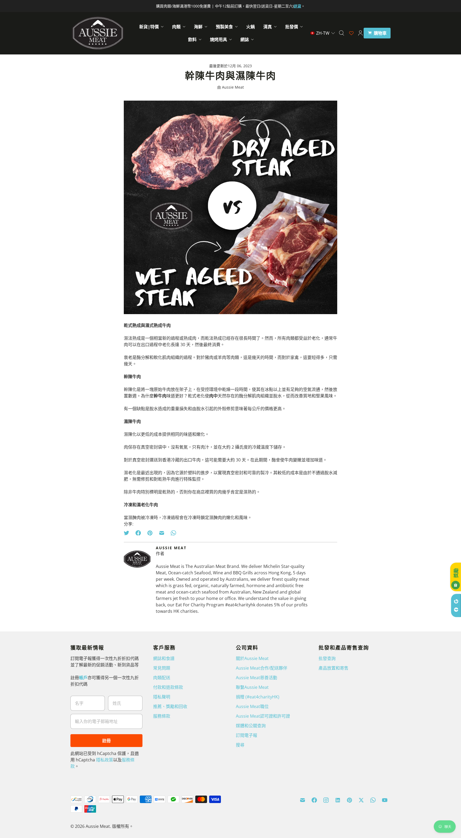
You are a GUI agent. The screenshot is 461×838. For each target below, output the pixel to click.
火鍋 (250, 27)
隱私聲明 (161, 697)
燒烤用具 (218, 39)
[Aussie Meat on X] (361, 800)
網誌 (244, 39)
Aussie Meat (98, 826)
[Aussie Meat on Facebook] (314, 800)
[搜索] (341, 33)
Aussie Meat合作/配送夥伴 (261, 668)
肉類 (176, 27)
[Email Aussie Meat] (302, 800)
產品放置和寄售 (333, 668)
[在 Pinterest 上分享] (150, 533)
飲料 (192, 39)
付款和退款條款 (168, 687)
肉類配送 (161, 678)
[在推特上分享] (128, 533)
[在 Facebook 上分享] (138, 533)
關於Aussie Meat (252, 658)
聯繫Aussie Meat (252, 687)
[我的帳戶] (360, 33)
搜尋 (240, 745)
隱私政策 (104, 760)
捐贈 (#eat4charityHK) (257, 697)
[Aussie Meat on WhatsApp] (373, 800)
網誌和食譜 (163, 658)
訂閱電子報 (246, 735)
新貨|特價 (149, 27)
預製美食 (224, 27)
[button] (322, 33)
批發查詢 (327, 658)
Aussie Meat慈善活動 (256, 678)
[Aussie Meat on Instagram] (326, 800)
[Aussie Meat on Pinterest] (349, 800)
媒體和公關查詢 (251, 726)
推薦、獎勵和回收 (170, 706)
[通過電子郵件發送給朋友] (162, 533)
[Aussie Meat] (97, 33)
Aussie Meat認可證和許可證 (263, 716)
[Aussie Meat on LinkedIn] (338, 800)
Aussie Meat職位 (252, 706)
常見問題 (161, 668)
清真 (267, 27)
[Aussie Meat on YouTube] (385, 800)
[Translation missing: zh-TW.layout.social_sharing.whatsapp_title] (173, 533)
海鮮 (198, 27)
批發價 (291, 27)
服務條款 (161, 716)
